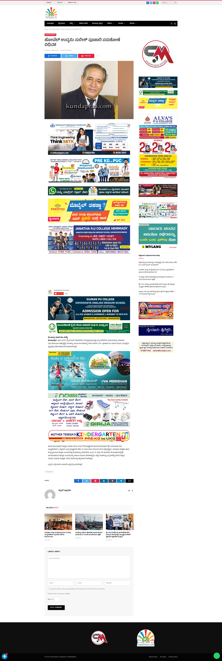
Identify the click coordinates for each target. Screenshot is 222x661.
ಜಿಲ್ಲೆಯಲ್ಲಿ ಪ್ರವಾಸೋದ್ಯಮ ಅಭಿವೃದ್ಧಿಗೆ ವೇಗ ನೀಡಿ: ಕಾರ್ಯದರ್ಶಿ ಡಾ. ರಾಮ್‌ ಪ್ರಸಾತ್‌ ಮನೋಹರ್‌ (158, 263)
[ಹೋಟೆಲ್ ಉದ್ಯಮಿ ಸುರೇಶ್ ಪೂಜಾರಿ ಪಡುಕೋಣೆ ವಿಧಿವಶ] (89, 90)
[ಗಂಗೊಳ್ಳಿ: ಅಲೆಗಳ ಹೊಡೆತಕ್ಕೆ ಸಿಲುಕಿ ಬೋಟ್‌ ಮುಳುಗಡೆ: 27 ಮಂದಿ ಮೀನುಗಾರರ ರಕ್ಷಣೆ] (89, 522)
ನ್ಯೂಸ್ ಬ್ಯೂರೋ (64, 490)
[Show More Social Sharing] (97, 56)
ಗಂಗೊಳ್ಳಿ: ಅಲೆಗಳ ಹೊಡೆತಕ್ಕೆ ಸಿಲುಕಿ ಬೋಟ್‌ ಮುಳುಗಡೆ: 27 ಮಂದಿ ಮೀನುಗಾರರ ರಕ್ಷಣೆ (88, 534)
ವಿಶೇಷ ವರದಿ (83, 23)
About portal (153, 657)
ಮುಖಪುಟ (50, 23)
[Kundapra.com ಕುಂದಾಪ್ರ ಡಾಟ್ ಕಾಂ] (51, 13)
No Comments (67, 50)
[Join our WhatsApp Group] (217, 656)
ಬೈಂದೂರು (61, 23)
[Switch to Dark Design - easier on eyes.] (171, 24)
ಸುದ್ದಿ (70, 23)
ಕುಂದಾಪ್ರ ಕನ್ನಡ (97, 23)
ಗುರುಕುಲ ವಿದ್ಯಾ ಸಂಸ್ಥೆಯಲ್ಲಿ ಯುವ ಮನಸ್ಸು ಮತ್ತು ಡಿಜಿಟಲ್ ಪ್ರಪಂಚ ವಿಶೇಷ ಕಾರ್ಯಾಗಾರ (58, 535)
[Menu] (175, 23)
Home (46, 29)
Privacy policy (173, 657)
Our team (163, 657)
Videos (48, 3)
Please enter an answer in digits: (59, 593)
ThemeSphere (71, 657)
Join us (59, 3)
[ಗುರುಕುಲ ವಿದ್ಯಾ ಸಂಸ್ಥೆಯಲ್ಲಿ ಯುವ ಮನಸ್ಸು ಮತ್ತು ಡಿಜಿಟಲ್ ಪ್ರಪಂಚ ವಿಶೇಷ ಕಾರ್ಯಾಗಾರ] (58, 522)
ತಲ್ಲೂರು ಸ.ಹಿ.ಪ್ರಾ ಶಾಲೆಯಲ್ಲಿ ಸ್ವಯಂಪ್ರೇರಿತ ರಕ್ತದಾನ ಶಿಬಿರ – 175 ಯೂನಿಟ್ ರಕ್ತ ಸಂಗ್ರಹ (157, 292)
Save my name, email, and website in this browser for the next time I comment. (77, 589)
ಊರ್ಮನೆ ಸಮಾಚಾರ (50, 35)
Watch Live (72, 3)
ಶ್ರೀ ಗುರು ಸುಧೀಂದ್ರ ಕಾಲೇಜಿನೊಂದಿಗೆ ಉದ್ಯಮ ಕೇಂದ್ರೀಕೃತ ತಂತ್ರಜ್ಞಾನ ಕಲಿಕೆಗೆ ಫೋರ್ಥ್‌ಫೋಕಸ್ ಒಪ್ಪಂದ (118, 535)
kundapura (49, 472)
